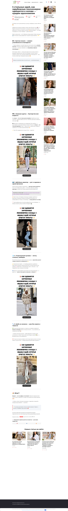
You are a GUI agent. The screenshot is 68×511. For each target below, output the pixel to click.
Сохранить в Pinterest (26, 175)
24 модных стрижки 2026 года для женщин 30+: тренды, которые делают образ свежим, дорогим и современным (49, 147)
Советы (41, 2)
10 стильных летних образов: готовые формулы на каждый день (49, 17)
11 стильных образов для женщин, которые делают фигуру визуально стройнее (49, 128)
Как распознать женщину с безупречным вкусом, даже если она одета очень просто (49, 35)
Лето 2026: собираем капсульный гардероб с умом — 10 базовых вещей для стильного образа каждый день (49, 110)
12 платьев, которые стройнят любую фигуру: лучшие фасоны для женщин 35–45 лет (50, 73)
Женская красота (35, 2)
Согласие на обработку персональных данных (20, 504)
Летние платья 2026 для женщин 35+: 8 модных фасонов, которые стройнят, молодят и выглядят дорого (50, 55)
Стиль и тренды (27, 2)
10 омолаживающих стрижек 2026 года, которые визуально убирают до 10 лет (48, 91)
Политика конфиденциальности (18, 502)
